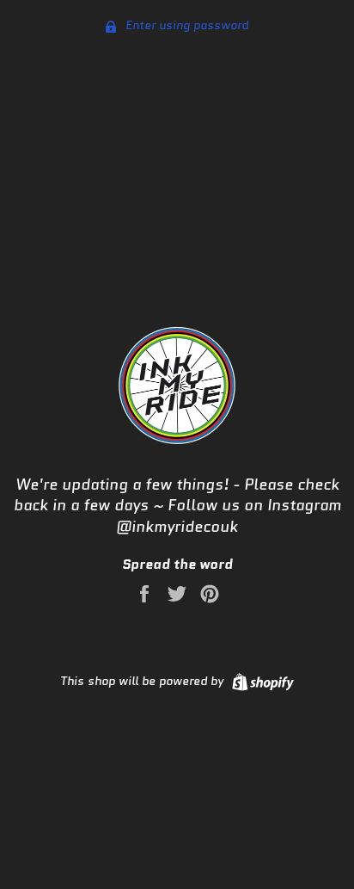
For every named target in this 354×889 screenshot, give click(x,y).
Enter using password (185, 25)
